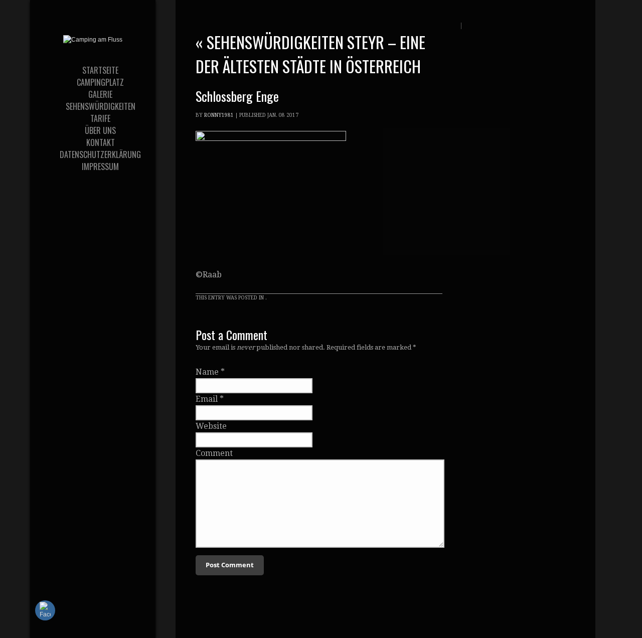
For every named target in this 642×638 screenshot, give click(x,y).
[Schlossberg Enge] (271, 138)
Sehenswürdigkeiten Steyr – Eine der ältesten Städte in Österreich (310, 54)
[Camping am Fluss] (92, 39)
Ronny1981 (219, 115)
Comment (214, 453)
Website (211, 426)
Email (207, 399)
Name (207, 372)
